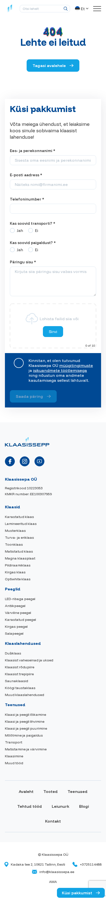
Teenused (78, 791)
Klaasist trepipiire (19, 674)
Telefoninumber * (27, 199)
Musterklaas (15, 530)
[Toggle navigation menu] (97, 9)
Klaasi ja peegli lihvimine (24, 721)
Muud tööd (14, 763)
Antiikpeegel (15, 606)
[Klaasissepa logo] (10, 8)
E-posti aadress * (26, 175)
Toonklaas (14, 544)
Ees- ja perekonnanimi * (32, 150)
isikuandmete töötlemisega (60, 370)
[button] (82, 9)
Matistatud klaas (19, 551)
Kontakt (53, 821)
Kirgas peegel (16, 626)
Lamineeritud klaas (21, 523)
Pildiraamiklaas (18, 565)
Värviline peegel (18, 612)
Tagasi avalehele (49, 65)
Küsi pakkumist (77, 892)
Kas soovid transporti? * (32, 223)
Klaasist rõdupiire (19, 667)
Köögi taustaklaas (20, 688)
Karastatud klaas (19, 517)
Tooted (50, 791)
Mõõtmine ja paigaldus (24, 735)
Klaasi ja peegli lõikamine (25, 714)
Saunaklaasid (16, 681)
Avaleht (26, 791)
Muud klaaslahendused (24, 695)
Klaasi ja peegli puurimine (26, 728)
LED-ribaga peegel (20, 599)
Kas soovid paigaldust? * (33, 242)
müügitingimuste (76, 365)
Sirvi (53, 331)
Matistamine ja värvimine (26, 749)
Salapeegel (14, 633)
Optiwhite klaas (18, 579)
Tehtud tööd (29, 806)
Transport (13, 742)
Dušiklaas (13, 653)
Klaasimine (14, 756)
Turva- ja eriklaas (19, 537)
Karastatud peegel (20, 619)
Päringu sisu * (23, 262)
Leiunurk (60, 806)
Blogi (84, 806)
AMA (53, 881)
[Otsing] (65, 8)
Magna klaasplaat (20, 558)
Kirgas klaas (15, 572)
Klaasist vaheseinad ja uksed (29, 660)
